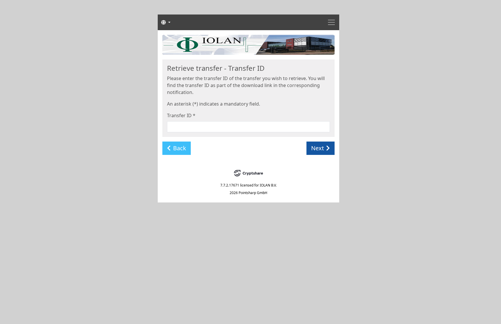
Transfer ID (181, 115)
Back (179, 148)
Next (317, 148)
